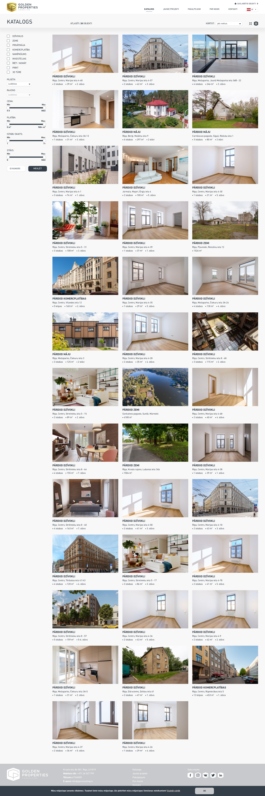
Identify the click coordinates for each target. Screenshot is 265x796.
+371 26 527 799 (85, 773)
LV (252, 9)
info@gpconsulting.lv (82, 781)
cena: (10, 101)
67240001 (77, 777)
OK (204, 791)
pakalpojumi (194, 9)
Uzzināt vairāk (173, 791)
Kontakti (136, 785)
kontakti (232, 9)
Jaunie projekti (139, 773)
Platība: (11, 118)
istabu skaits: (15, 134)
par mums (214, 9)
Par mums (137, 781)
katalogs (149, 9)
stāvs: (10, 150)
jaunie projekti (171, 9)
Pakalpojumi (138, 777)
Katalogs (136, 770)
